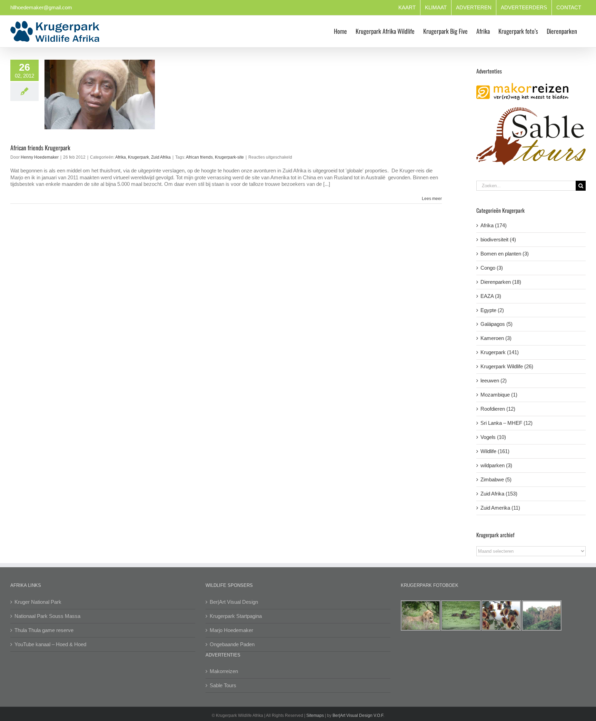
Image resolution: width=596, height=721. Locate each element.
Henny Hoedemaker (40, 157)
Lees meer (432, 198)
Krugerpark (138, 157)
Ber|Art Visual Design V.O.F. (358, 715)
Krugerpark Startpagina (236, 616)
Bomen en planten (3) (504, 254)
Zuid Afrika (161, 157)
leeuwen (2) (493, 380)
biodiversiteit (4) (498, 239)
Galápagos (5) (496, 324)
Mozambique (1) (498, 395)
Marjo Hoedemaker (231, 630)
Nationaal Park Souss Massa (47, 616)
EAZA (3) (490, 296)
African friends (199, 157)
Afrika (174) (493, 225)
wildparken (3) (496, 465)
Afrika (120, 157)
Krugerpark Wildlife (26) (506, 366)
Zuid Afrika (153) (498, 494)
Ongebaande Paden (232, 644)
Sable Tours (223, 685)
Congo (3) (491, 268)
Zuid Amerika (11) (500, 508)
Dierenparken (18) (500, 282)
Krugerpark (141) (499, 352)
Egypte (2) (492, 310)
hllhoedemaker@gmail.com (41, 7)
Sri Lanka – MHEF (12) (506, 423)
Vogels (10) (493, 437)
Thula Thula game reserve (43, 630)
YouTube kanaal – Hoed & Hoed (50, 644)
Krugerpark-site (229, 157)
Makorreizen (224, 671)
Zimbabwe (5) (495, 479)
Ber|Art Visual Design (234, 602)
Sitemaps (315, 715)
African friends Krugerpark (40, 147)
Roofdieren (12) (497, 409)
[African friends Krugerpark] (99, 94)
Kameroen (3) (495, 338)
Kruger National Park (37, 602)
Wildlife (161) (494, 451)
